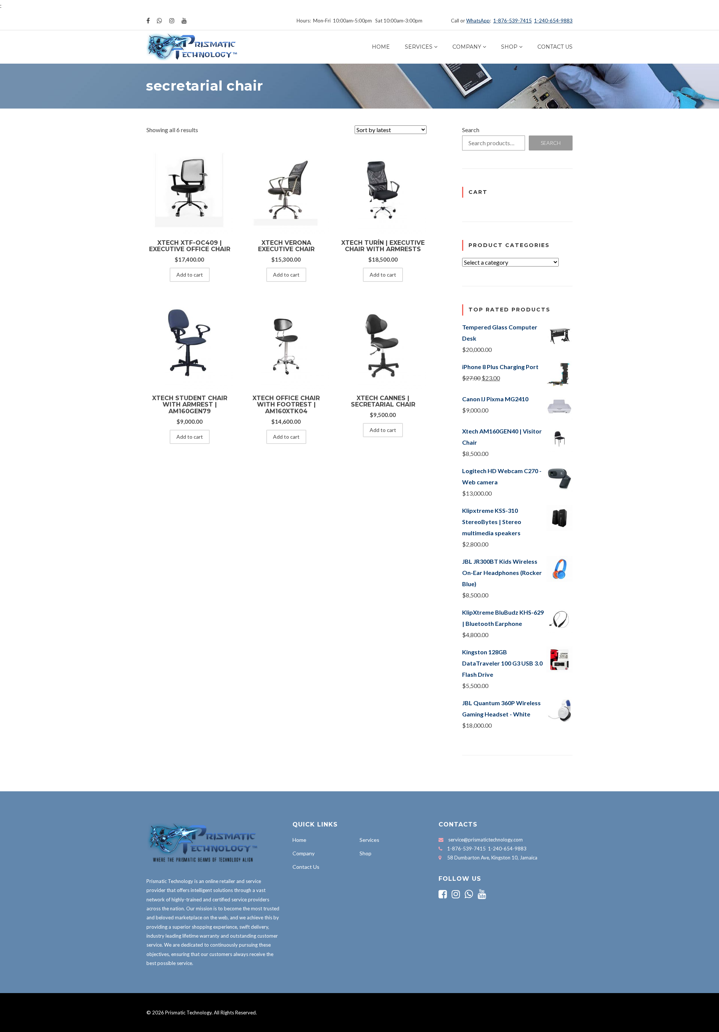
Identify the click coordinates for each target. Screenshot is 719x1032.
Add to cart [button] (189, 274)
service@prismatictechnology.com (485, 840)
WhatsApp (478, 21)
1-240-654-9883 (553, 21)
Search (470, 129)
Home (381, 46)
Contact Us (555, 46)
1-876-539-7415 (512, 21)
